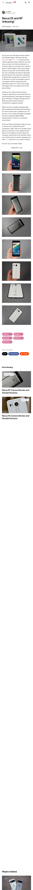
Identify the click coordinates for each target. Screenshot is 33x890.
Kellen (9, 11)
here (7, 139)
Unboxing (7, 342)
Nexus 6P (5, 60)
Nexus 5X (15, 60)
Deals (6, 878)
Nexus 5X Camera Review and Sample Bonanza (15, 417)
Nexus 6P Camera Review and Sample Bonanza (15, 391)
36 (6, 26)
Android (8, 334)
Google (19, 334)
